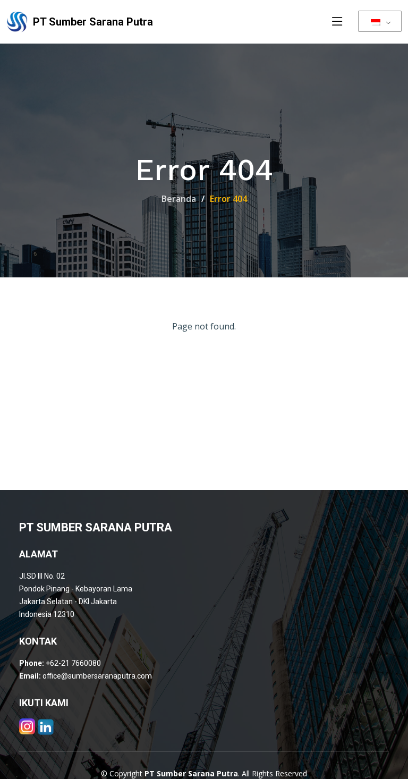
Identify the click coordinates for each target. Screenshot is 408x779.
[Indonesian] (380, 21)
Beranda (179, 199)
